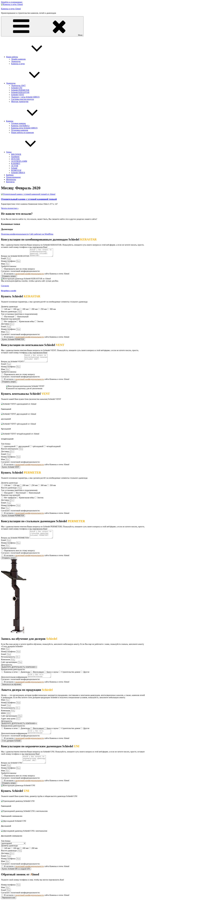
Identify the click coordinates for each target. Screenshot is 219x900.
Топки (9, 152)
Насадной (8, 493)
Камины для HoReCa (20, 126)
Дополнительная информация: (14, 677)
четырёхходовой (53, 446)
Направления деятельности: (13, 669)
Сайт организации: (9, 662)
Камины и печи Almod (11, 9)
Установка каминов (19, 130)
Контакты (10, 182)
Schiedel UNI (16, 88)
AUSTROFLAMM (19, 161)
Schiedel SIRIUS (18, 173)
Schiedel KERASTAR (20, 92)
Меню (80, 35)
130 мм (7, 485)
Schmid (14, 168)
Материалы (11, 179)
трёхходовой (37, 446)
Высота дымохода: (9, 311)
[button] (5, 286)
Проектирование (13, 177)
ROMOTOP (16, 170)
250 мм (44, 309)
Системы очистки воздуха (22, 99)
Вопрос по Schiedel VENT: (12, 361)
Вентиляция (38, 672)
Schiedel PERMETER (20, 90)
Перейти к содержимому (11, 2)
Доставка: (5, 324)
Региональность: (8, 657)
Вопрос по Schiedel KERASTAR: (15, 256)
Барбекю (10, 175)
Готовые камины (18, 123)
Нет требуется (10, 321)
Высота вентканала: (10, 449)
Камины (9, 121)
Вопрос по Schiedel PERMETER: (15, 538)
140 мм (7, 309)
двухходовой (23, 446)
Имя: (3, 264)
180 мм (25, 309)
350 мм (53, 485)
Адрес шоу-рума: (8, 718)
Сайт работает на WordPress (41, 234)
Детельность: (6, 665)
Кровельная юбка (26, 321)
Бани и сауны (52, 672)
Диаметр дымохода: (9, 306)
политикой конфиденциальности (29, 274)
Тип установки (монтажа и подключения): (19, 314)
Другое (86, 672)
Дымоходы (16, 61)
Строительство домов (70, 672)
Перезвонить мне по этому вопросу (19, 269)
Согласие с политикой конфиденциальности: (20, 271)
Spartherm (15, 157)
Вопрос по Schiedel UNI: (12, 763)
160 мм (16, 309)
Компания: (6, 659)
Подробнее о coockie (8, 291)
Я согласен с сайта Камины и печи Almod (36, 274)
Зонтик (40, 321)
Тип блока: (6, 444)
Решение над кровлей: (10, 319)
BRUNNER (16, 154)
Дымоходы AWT (18, 85)
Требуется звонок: (8, 266)
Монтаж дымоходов (19, 101)
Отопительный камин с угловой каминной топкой (29, 199)
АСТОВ (14, 166)
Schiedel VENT (17, 95)
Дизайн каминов (18, 59)
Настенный (9, 316)
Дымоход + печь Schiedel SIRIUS (25, 97)
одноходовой (9, 446)
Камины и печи (18, 64)
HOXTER (15, 159)
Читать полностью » (10, 208)
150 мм (16, 485)
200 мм (34, 309)
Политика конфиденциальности (15, 234)
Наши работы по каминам (22, 132)
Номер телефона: (8, 261)
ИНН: (4, 713)
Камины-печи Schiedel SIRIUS (24, 128)
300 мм (53, 309)
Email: (4, 258)
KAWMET (15, 163)
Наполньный (23, 316)
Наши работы (12, 57)
